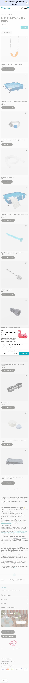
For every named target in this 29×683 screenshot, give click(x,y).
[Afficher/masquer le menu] (2, 8)
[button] (25, 8)
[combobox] (19, 8)
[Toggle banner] (27, 3)
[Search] (19, 8)
